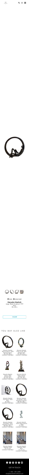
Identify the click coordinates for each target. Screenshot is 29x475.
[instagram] (16, 463)
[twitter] (13, 463)
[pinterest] (10, 463)
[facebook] (19, 463)
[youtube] (22, 463)
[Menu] (25, 3)
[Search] (19, 3)
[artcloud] (7, 463)
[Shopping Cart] (22, 3)
